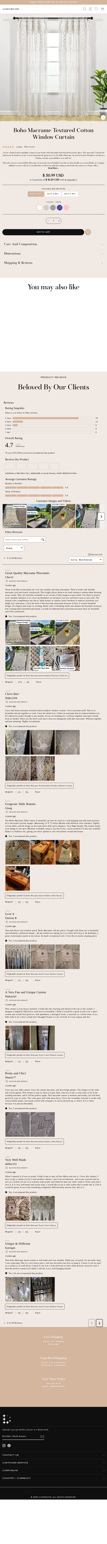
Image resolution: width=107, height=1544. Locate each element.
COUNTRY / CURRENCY (16, 1478)
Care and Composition (20, 244)
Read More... (53, 168)
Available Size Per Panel (54, 189)
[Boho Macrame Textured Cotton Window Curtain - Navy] (16, 361)
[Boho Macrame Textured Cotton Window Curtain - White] (6, 361)
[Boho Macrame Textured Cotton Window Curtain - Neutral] (9, 361)
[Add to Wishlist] (88, 232)
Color (53, 202)
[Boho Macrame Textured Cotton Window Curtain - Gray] (13, 361)
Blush (66, 207)
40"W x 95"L (70, 194)
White (39, 207)
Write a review (29, 147)
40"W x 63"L (36, 194)
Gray (53, 207)
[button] (53, 180)
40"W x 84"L (53, 194)
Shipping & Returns (18, 263)
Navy (59, 207)
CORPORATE (10, 1470)
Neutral (46, 207)
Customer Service (15, 1463)
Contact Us (10, 1455)
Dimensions (12, 253)
